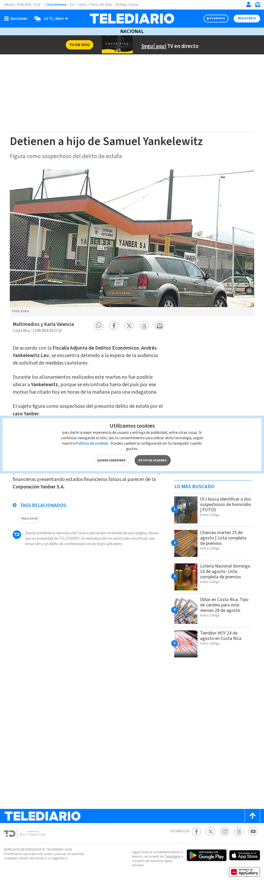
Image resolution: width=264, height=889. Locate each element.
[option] (132, 243)
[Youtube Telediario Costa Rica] (253, 831)
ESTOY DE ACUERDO (152, 460)
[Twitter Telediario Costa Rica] (210, 831)
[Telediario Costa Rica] (132, 19)
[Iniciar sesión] (248, 4)
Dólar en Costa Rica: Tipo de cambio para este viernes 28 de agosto (224, 605)
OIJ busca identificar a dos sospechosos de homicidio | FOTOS (225, 504)
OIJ (72, 4)
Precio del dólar (101, 4)
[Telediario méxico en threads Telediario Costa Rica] (238, 831)
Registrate (247, 18)
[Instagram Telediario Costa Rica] (224, 831)
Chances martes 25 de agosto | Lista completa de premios (223, 538)
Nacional (132, 31)
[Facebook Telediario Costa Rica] (196, 831)
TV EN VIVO (217, 18)
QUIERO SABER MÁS (111, 460)
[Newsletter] (257, 5)
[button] (98, 325)
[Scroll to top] (252, 816)
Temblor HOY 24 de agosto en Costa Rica (220, 636)
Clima (82, 4)
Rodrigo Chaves (127, 4)
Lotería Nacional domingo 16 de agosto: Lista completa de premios (225, 571)
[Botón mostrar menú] (17, 18)
